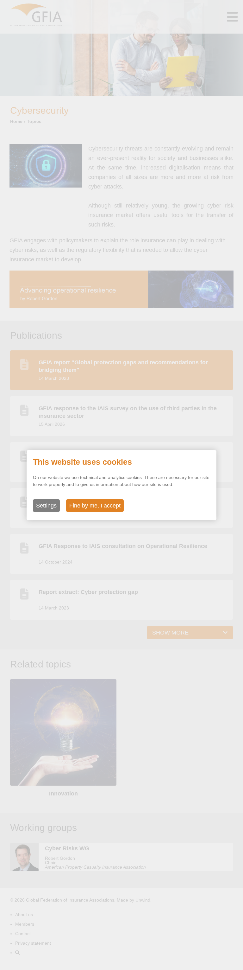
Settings (46, 505)
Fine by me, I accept (95, 505)
